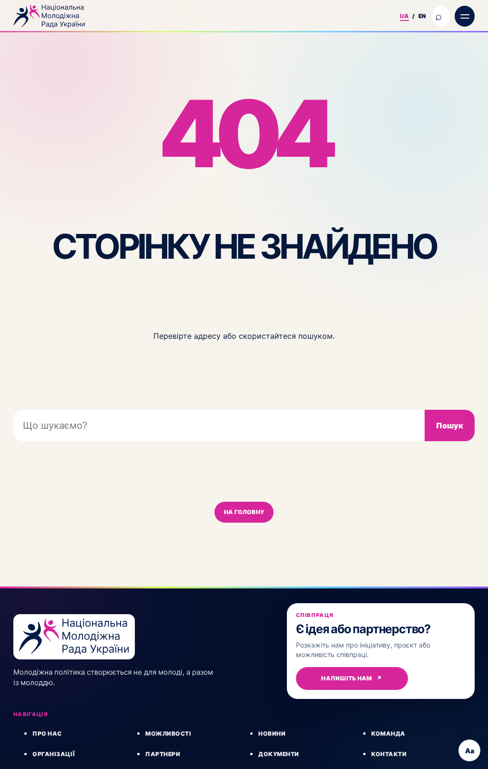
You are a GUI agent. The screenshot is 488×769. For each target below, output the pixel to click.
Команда (388, 733)
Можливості (168, 733)
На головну (244, 512)
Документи (278, 754)
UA (404, 16)
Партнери (162, 754)
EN (422, 16)
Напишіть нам (351, 678)
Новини (271, 733)
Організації (53, 754)
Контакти (389, 754)
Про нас (47, 733)
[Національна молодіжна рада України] (202, 16)
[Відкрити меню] (465, 16)
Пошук (449, 425)
